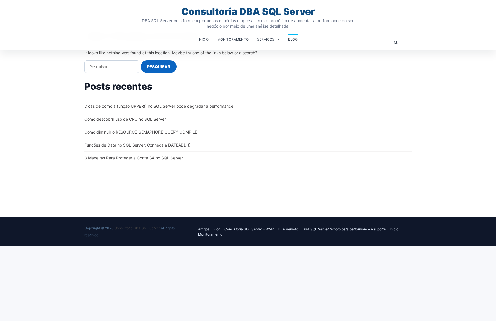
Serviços (265, 39)
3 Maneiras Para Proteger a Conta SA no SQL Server (133, 157)
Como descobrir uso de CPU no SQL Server (125, 119)
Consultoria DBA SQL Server (248, 11)
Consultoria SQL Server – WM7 (249, 229)
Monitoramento (233, 39)
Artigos (203, 229)
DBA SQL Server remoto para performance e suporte (344, 229)
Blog (293, 39)
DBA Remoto (288, 229)
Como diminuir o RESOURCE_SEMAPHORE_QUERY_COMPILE (140, 132)
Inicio (203, 39)
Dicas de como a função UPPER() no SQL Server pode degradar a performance (158, 106)
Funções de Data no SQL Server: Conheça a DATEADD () (137, 145)
